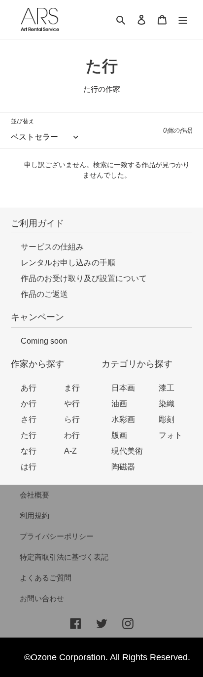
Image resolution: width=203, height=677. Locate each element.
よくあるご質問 (45, 577)
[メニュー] (182, 19)
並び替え (22, 121)
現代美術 (127, 451)
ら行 (72, 419)
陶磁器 (123, 467)
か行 (28, 403)
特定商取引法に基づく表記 (64, 557)
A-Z (70, 451)
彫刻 (166, 419)
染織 (166, 403)
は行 (28, 467)
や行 (72, 403)
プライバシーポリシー (57, 536)
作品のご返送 (44, 294)
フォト (170, 435)
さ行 (28, 419)
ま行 (72, 388)
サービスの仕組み (52, 247)
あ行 (28, 388)
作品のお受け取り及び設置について (84, 278)
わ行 (72, 435)
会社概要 (34, 495)
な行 (28, 451)
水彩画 (123, 419)
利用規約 (34, 515)
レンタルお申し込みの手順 (68, 262)
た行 (28, 435)
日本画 (123, 388)
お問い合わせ (42, 598)
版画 (119, 435)
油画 (119, 403)
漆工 (166, 388)
